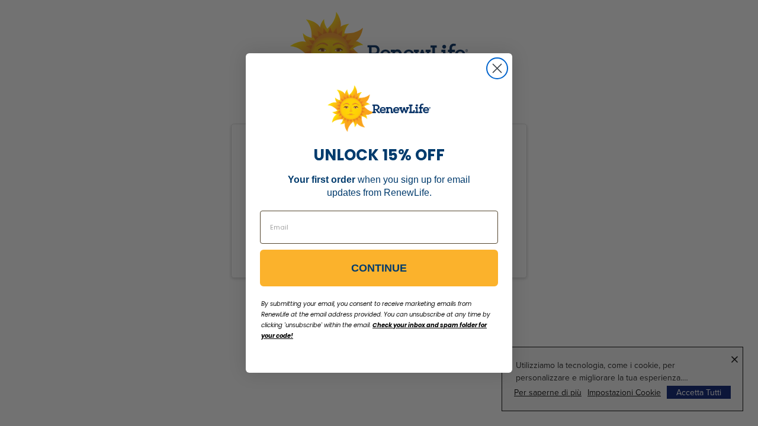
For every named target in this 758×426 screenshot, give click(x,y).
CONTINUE (379, 268)
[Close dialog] (497, 68)
